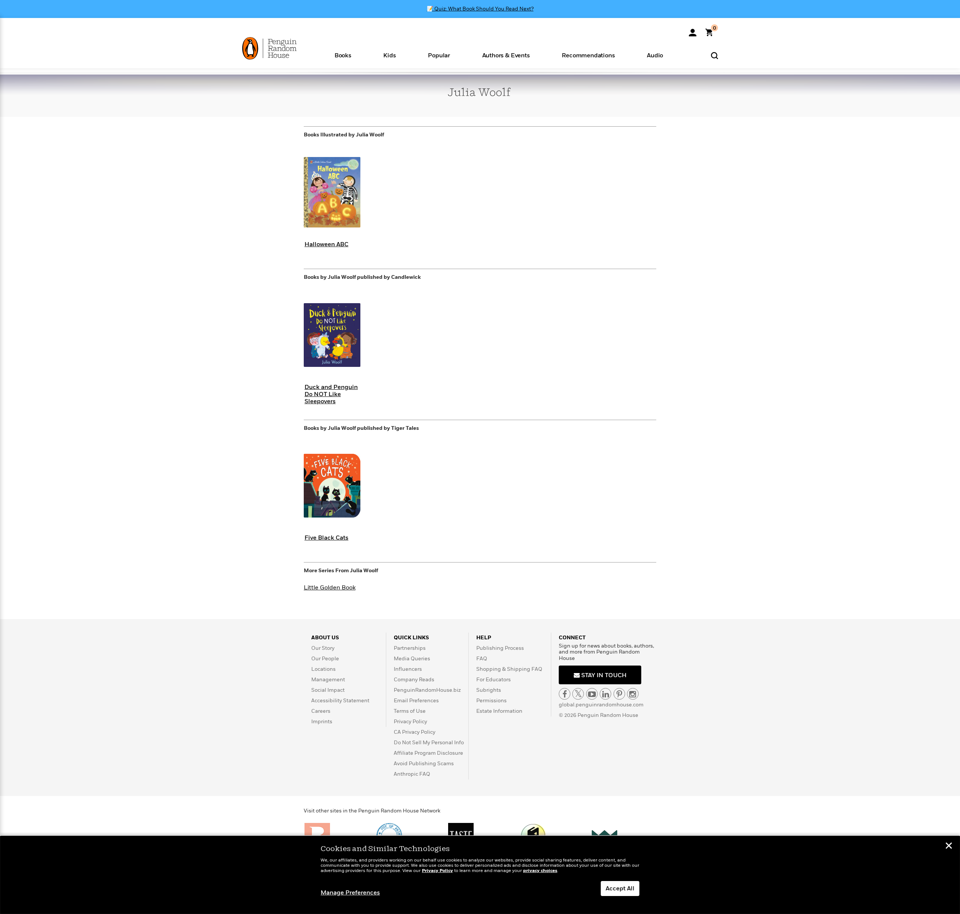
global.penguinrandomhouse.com (601, 704)
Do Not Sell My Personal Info (429, 742)
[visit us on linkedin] (605, 694)
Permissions (491, 700)
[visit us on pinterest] (619, 694)
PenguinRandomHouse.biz (427, 690)
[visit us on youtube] (592, 694)
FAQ (481, 658)
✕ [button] (948, 846)
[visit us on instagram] (633, 694)
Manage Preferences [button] (350, 892)
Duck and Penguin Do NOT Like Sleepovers (331, 394)
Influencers (408, 669)
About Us (325, 637)
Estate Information (499, 711)
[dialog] (480, 875)
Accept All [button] (620, 888)
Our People (325, 658)
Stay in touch (603, 675)
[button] (343, 55)
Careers (320, 711)
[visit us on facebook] (564, 694)
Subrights (488, 690)
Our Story (322, 648)
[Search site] (714, 55)
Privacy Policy (410, 721)
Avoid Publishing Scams (424, 763)
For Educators (493, 679)
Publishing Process (500, 648)
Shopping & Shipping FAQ (509, 669)
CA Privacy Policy (414, 732)
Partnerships (410, 648)
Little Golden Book (330, 587)
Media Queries (412, 658)
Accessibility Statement (340, 700)
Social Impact (328, 690)
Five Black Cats (326, 538)
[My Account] (692, 30)
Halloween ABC (326, 244)
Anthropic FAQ (412, 774)
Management (328, 679)
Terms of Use (410, 711)
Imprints (321, 721)
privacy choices (540, 871)
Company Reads (414, 679)
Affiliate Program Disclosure (428, 753)
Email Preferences (416, 700)
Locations (323, 669)
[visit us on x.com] (578, 694)
